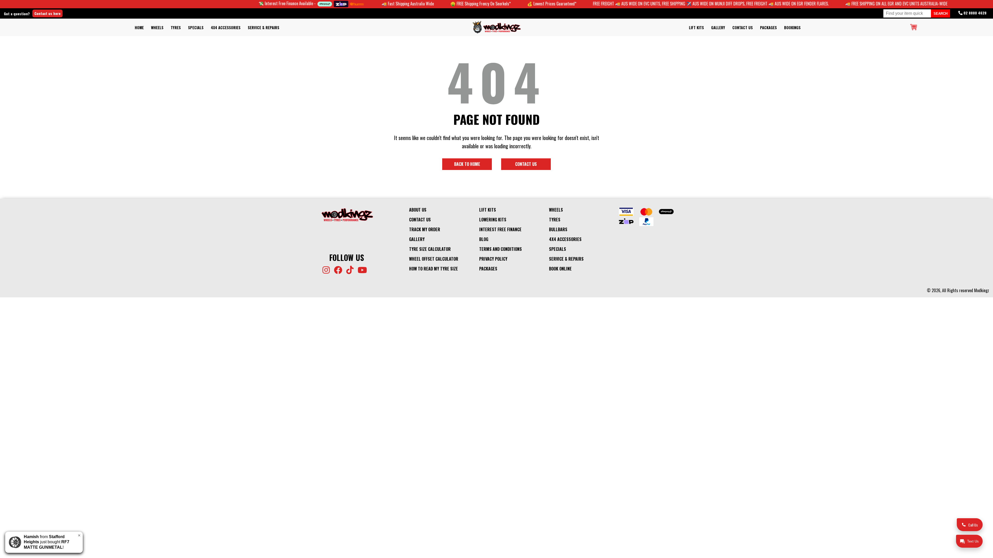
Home (139, 27)
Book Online (560, 269)
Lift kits (696, 27)
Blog (483, 239)
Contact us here (47, 13)
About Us (417, 210)
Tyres (176, 27)
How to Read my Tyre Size (433, 269)
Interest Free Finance (500, 229)
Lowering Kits (492, 219)
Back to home (467, 164)
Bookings (792, 27)
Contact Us (742, 27)
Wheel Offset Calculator (433, 259)
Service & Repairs (263, 27)
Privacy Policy (493, 259)
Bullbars (558, 229)
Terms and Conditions (500, 249)
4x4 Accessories (225, 27)
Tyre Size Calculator (430, 249)
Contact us (526, 164)
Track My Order (424, 229)
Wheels (157, 27)
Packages (768, 27)
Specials (196, 27)
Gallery (718, 27)
